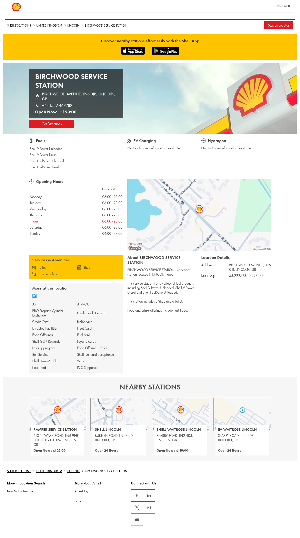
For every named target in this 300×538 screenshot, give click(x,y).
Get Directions (52, 124)
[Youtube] (137, 519)
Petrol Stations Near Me (20, 491)
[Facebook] (137, 495)
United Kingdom (49, 25)
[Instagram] (149, 507)
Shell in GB (283, 6)
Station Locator (278, 25)
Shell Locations (19, 25)
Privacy (79, 501)
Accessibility (81, 491)
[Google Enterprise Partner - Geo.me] (135, 244)
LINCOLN (73, 25)
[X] (137, 507)
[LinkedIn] (149, 495)
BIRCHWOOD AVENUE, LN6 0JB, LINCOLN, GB (79, 96)
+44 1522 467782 (57, 105)
